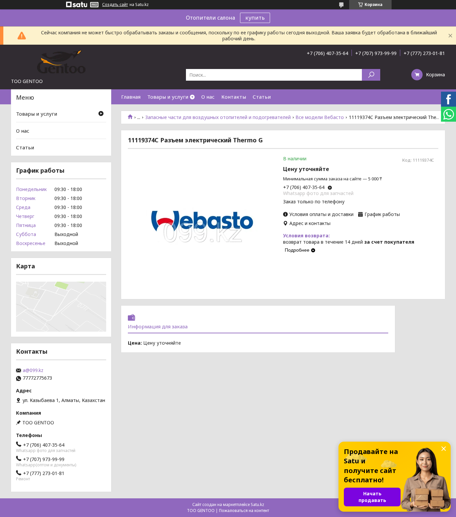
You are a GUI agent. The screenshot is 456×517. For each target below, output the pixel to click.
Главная (131, 96)
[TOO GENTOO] (61, 61)
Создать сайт (115, 4)
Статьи (262, 96)
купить (255, 17)
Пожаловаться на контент (244, 510)
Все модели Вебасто (319, 117)
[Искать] (371, 75)
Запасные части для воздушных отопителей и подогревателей (218, 117)
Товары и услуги (167, 96)
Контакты (233, 96)
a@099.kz (33, 370)
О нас (208, 96)
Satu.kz (257, 504)
